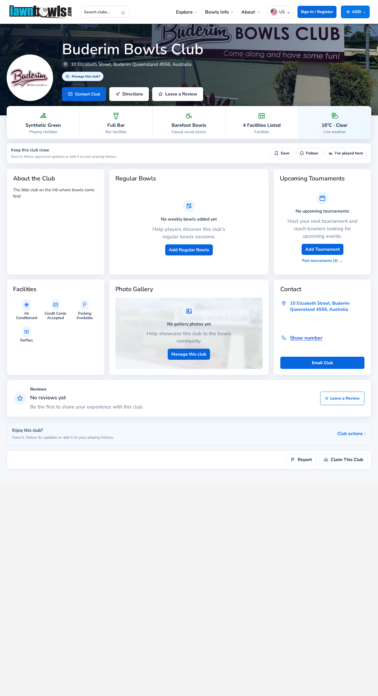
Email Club (322, 363)
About (248, 12)
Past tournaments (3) (322, 260)
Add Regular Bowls (189, 250)
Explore (184, 12)
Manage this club (188, 354)
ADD (355, 11)
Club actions (351, 434)
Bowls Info (217, 12)
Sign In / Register (317, 11)
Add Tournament (322, 249)
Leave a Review (342, 398)
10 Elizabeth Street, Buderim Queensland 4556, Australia (319, 306)
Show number (306, 338)
